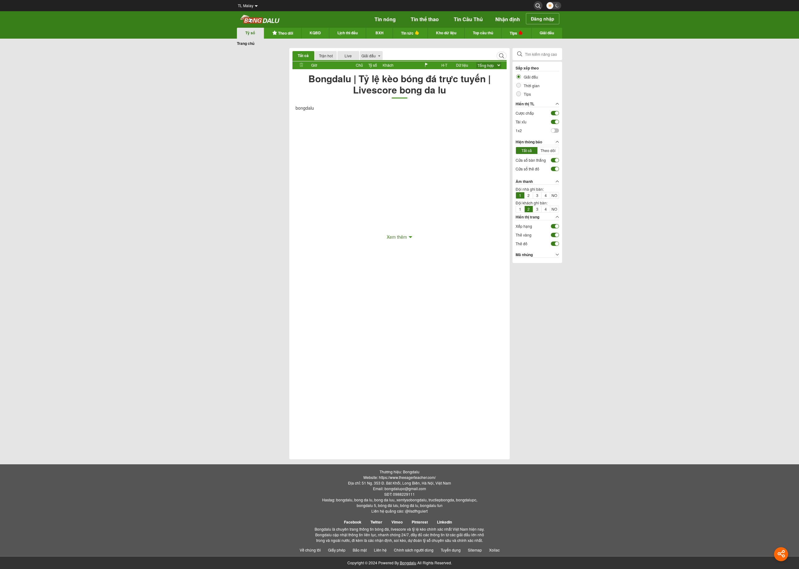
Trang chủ (245, 43)
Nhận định (507, 19)
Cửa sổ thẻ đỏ (527, 168)
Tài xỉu (521, 121)
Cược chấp (525, 113)
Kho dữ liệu (446, 33)
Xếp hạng (524, 226)
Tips (514, 33)
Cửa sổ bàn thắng (531, 160)
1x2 (519, 130)
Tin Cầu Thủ (468, 19)
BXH (379, 33)
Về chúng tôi (310, 549)
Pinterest (420, 522)
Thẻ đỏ (521, 243)
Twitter (376, 522)
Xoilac (494, 549)
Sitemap (475, 549)
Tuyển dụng (451, 549)
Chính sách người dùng (414, 549)
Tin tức (407, 33)
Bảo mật (360, 549)
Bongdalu (408, 562)
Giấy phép (337, 549)
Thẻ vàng (524, 234)
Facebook (352, 522)
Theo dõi (285, 33)
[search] (538, 5)
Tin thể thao (425, 19)
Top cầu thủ (483, 33)
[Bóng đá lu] (260, 19)
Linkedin (444, 522)
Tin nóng (385, 19)
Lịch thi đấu (347, 33)
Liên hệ (380, 549)
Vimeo (397, 522)
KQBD (315, 33)
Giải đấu (547, 33)
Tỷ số (250, 33)
